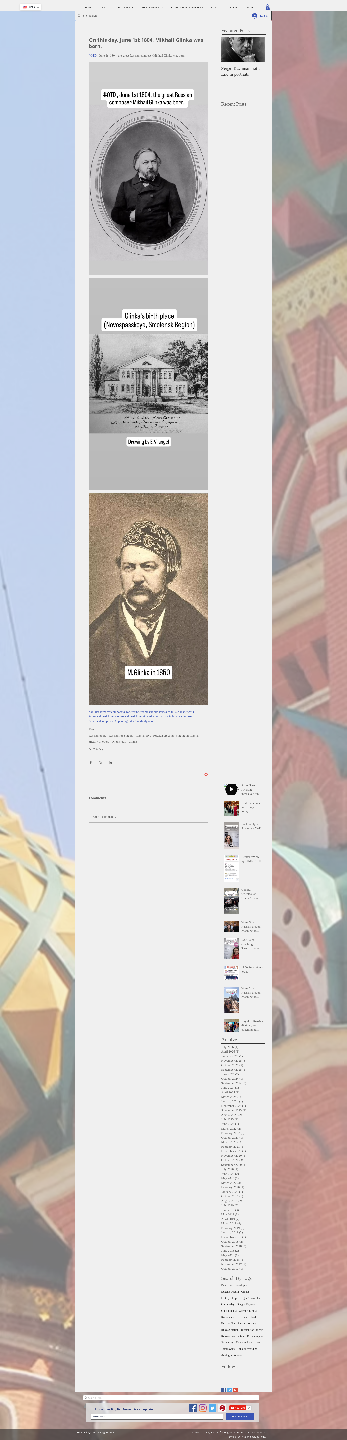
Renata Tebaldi (248, 1317)
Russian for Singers (121, 735)
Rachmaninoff (229, 1317)
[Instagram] (203, 1408)
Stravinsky (227, 1342)
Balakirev (226, 1285)
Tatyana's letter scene (248, 1342)
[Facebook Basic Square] (223, 1390)
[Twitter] (212, 1408)
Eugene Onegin (230, 1291)
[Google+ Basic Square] (235, 1390)
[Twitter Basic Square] (229, 1390)
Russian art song (163, 735)
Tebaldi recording (247, 1348)
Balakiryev (241, 1285)
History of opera (99, 741)
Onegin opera (229, 1310)
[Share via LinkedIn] (110, 762)
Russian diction (230, 1329)
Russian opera (97, 735)
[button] (267, 7)
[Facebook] (193, 1408)
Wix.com (261, 1432)
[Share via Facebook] (91, 762)
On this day (119, 741)
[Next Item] (259, 49)
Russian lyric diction (233, 1336)
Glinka (133, 741)
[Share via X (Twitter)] (100, 762)
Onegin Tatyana (246, 1304)
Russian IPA (143, 735)
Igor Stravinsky (251, 1298)
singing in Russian (187, 735)
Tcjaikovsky (228, 1348)
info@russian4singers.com (99, 1432)
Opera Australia (248, 1310)
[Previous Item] (228, 49)
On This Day (96, 749)
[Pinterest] (222, 1408)
